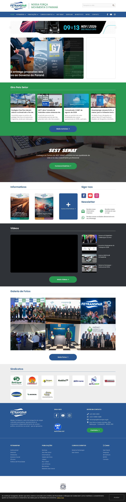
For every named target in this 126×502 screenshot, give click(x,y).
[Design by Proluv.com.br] (63, 487)
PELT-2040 (45, 462)
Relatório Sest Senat (48, 469)
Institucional (14, 450)
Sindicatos (13, 455)
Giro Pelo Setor (46, 452)
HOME (12, 14)
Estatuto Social (15, 457)
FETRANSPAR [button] (20, 14)
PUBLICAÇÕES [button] (32, 14)
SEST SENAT (60, 14)
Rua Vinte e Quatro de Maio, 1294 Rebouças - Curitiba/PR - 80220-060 (101, 423)
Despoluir (106, 452)
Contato (94, 430)
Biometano (45, 466)
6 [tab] (67, 32)
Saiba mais (60, 498)
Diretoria (13, 452)
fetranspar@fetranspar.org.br (99, 420)
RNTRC (88, 14)
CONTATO (95, 14)
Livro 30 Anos (46, 464)
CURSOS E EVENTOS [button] (46, 14)
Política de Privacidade (17, 462)
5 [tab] (64, 32)
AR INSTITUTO (79, 14)
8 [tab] (73, 32)
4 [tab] (62, 32)
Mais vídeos (62, 279)
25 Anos (12, 459)
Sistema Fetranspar (78, 450)
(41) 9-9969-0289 (95, 417)
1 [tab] (53, 32)
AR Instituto (106, 455)
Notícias (44, 450)
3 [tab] (59, 32)
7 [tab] (70, 32)
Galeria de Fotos (47, 457)
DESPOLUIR (69, 14)
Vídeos (44, 459)
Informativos (46, 455)
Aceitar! (116, 497)
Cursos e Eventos (62, 166)
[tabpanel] (63, 27)
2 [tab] (56, 32)
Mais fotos (62, 357)
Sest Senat (75, 452)
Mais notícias (19, 67)
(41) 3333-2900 (94, 414)
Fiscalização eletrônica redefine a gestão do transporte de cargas (34, 73)
